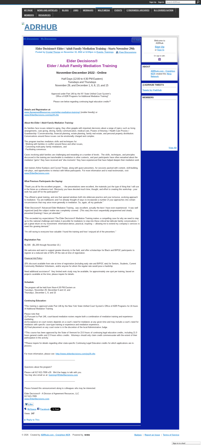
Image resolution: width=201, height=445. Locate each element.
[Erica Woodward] (146, 106)
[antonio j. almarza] (154, 122)
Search (198, 2)
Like (30, 404)
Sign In (161, 2)
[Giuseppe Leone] (162, 122)
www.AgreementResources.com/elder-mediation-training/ (52, 112)
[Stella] (154, 131)
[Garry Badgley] (170, 106)
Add (138, 40)
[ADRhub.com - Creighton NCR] (154, 106)
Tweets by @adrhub (152, 90)
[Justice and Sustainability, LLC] (154, 139)
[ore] (162, 139)
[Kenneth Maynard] (146, 139)
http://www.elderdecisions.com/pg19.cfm (75, 354)
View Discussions (127, 52)
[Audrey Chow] (162, 106)
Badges (138, 435)
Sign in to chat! (179, 443)
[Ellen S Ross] (170, 131)
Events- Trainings (105, 52)
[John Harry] (162, 114)
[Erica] (146, 131)
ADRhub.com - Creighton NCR (55, 435)
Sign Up (152, 2)
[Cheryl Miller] (170, 139)
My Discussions (48, 39)
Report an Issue (152, 435)
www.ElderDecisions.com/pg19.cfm (41, 115)
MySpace (31, 409)
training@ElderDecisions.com (63, 375)
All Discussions (31, 39)
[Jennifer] (154, 114)
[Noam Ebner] (146, 122)
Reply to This (31, 420)
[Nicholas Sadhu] (162, 131)
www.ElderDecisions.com (36, 173)
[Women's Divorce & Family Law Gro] (170, 114)
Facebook (45, 409)
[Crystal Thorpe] (29, 55)
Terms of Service (171, 435)
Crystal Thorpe (53, 52)
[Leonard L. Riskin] (146, 114)
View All (173, 148)
